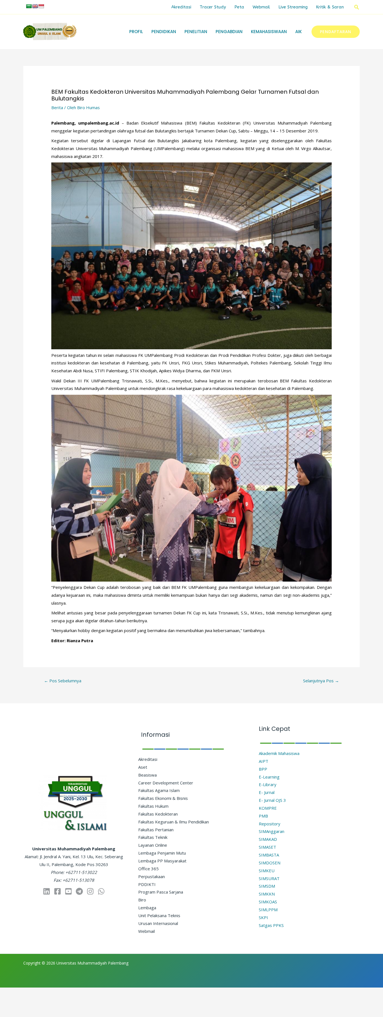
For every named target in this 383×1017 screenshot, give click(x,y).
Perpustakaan (151, 876)
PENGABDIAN (229, 32)
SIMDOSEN (269, 863)
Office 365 (148, 868)
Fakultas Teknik (152, 837)
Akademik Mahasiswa (279, 753)
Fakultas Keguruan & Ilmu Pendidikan (173, 822)
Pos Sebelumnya (62, 680)
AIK (298, 32)
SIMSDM (267, 886)
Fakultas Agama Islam (159, 790)
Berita (57, 107)
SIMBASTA (269, 855)
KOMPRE (268, 808)
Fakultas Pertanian (156, 829)
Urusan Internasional (158, 923)
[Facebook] (57, 891)
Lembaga (147, 907)
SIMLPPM (268, 909)
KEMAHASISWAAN (269, 32)
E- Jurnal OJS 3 (272, 800)
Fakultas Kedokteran (158, 814)
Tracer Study (213, 7)
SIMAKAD (268, 839)
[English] (35, 6)
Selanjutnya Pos (321, 680)
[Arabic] (29, 6)
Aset (142, 767)
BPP (263, 769)
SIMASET (267, 847)
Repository (269, 824)
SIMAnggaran (271, 831)
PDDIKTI (147, 884)
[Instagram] (90, 891)
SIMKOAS (268, 901)
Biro (142, 900)
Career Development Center (165, 783)
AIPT (263, 761)
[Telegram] (79, 891)
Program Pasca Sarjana (160, 892)
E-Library (267, 784)
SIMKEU (266, 870)
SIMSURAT (269, 878)
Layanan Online (152, 845)
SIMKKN (267, 894)
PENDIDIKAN (163, 32)
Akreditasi (181, 7)
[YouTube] (68, 891)
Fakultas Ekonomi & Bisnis (163, 798)
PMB (263, 816)
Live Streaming (293, 7)
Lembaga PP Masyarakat (162, 861)
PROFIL (136, 32)
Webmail (261, 7)
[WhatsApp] (101, 891)
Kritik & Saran (330, 7)
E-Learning (269, 777)
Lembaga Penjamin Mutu (162, 853)
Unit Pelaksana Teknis (159, 915)
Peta (239, 7)
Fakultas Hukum (153, 806)
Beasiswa (147, 775)
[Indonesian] (41, 6)
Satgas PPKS (271, 925)
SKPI (263, 917)
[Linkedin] (46, 891)
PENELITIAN (195, 32)
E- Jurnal (266, 792)
